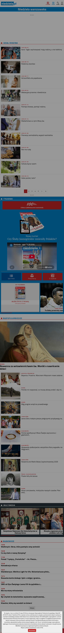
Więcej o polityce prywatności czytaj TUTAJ (32, 628)
